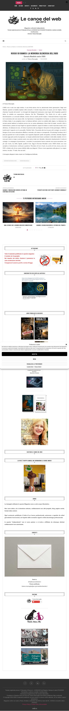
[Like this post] (37, 168)
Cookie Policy (30, 366)
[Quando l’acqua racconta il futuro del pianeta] (50, 212)
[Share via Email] (44, 168)
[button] (66, 344)
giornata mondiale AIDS (10, 160)
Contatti (27, 6)
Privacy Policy (37, 366)
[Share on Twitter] (41, 168)
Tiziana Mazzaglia (33, 59)
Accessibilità (34, 6)
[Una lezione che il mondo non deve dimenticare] (18, 212)
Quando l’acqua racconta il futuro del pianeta (50, 225)
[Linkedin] (35, 8)
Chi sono (21, 6)
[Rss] (38, 8)
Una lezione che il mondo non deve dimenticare (18, 225)
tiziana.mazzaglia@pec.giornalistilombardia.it (34, 586)
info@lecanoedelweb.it (34, 581)
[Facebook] (30, 8)
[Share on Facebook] (39, 168)
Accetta (34, 354)
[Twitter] (33, 8)
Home (16, 6)
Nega (34, 359)
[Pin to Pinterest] (42, 168)
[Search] (65, 41)
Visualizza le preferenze (34, 364)
